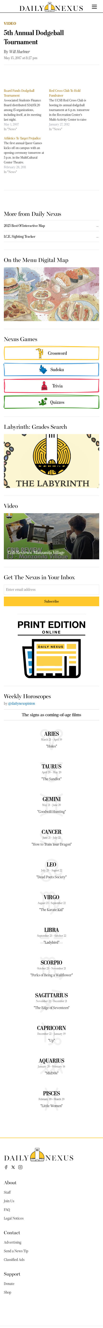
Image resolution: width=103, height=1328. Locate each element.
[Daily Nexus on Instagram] (20, 1167)
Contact (12, 1232)
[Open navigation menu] (94, 7)
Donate (9, 1284)
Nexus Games (20, 339)
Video (10, 23)
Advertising (12, 1242)
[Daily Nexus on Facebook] (6, 1167)
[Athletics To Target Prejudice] (26, 155)
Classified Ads (14, 1260)
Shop (7, 1292)
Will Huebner (19, 51)
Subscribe (51, 601)
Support (12, 1273)
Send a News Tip (16, 1251)
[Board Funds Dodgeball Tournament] (26, 109)
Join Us (9, 1201)
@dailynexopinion (21, 703)
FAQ (7, 1210)
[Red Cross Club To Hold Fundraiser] (71, 109)
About (10, 1182)
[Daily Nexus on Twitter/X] (13, 1167)
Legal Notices (13, 1218)
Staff (7, 1192)
